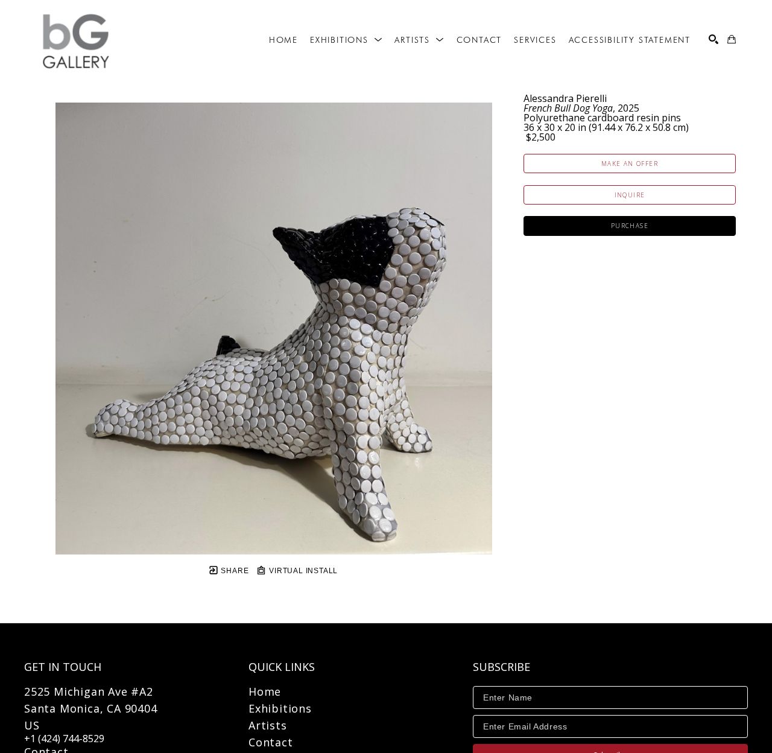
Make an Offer (629, 163)
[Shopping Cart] (731, 39)
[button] (346, 40)
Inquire (630, 195)
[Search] (713, 39)
